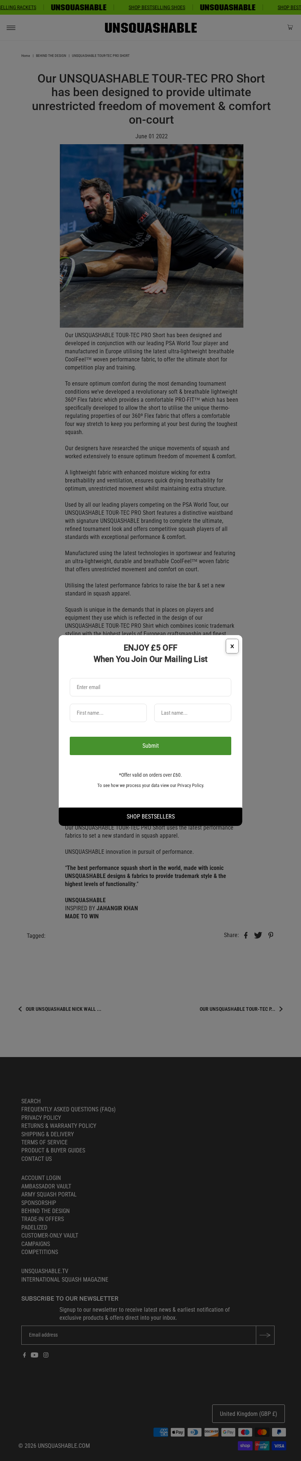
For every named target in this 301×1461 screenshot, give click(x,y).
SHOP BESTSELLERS (151, 816)
